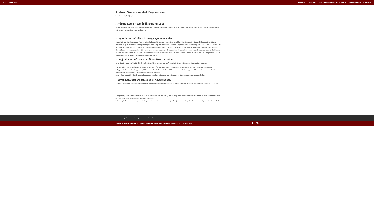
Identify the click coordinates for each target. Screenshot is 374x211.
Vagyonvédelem (355, 2)
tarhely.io (149, 123)
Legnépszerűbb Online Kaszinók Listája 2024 (132, 34)
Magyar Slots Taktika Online (126, 93)
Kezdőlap (301, 2)
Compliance (312, 2)
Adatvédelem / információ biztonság (332, 2)
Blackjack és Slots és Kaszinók (126, 90)
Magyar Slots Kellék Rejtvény (126, 87)
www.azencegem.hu (131, 123)
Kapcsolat (367, 2)
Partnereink (145, 118)
